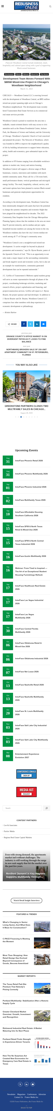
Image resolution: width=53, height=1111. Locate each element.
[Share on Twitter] (30, 324)
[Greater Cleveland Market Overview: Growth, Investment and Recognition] (42, 1015)
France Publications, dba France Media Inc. (29, 1102)
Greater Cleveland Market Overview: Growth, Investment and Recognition (17, 1014)
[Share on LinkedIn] (37, 324)
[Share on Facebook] (24, 324)
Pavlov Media (9, 831)
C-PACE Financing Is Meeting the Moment (16, 940)
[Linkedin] (26, 1084)
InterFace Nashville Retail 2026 (29, 685)
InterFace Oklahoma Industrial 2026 (31, 658)
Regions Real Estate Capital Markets (18, 837)
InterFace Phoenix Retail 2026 (29, 461)
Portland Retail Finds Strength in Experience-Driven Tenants (17, 1040)
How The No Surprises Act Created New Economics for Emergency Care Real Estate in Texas (17, 1060)
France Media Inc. (32, 1097)
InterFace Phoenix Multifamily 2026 (31, 474)
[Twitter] (20, 1084)
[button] (5, 394)
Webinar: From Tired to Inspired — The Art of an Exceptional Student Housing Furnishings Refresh (31, 571)
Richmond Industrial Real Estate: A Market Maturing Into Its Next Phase (22, 1029)
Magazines (21, 1094)
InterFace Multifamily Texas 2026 (30, 500)
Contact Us (18, 1097)
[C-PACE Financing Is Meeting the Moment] (42, 942)
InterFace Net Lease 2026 (27, 672)
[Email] (33, 1084)
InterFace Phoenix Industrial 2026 (30, 487)
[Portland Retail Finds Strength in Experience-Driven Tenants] (42, 1043)
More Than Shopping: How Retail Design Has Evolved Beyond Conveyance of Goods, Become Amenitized (15, 959)
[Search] (50, 6)
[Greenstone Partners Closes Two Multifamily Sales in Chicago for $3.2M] (26, 386)
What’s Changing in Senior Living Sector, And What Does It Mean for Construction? (16, 925)
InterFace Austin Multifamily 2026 (30, 556)
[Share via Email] (43, 324)
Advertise (42, 1094)
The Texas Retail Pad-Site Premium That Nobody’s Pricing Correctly (14, 987)
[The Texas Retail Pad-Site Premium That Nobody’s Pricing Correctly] (42, 988)
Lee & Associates (10, 825)
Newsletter (11, 1094)
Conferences (32, 1094)
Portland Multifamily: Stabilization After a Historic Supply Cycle (25, 1002)
